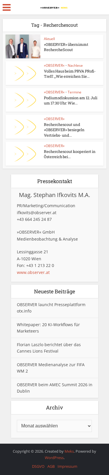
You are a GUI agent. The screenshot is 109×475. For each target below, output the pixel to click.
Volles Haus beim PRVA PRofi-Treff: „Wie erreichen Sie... (70, 73)
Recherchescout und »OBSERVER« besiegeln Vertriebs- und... (64, 130)
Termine (74, 92)
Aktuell (49, 38)
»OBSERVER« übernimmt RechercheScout (66, 47)
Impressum (67, 466)
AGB (51, 466)
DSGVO (38, 466)
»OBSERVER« (54, 65)
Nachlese (75, 65)
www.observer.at (33, 272)
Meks (69, 451)
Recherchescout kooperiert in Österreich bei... (70, 154)
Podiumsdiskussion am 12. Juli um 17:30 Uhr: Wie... (70, 100)
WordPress (54, 457)
